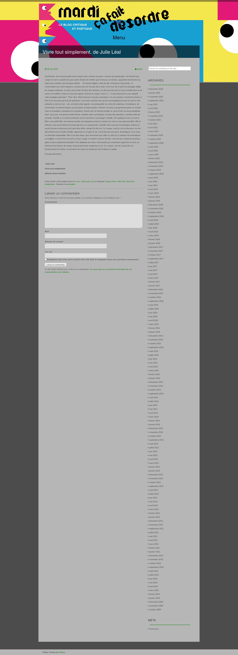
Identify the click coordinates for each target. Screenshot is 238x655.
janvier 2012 (154, 517)
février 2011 (154, 548)
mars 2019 (154, 193)
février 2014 (154, 420)
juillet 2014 (154, 401)
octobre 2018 (155, 212)
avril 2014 (153, 413)
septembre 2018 (156, 216)
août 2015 (153, 351)
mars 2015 (154, 370)
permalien (71, 184)
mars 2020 (154, 154)
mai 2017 (153, 270)
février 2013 (154, 467)
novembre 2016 (156, 293)
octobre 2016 (155, 297)
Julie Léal (121, 181)
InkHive (62, 652)
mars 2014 (154, 417)
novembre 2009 (156, 606)
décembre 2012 (156, 474)
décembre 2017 (156, 247)
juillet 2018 (154, 224)
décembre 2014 (156, 382)
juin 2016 (153, 313)
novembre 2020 (156, 135)
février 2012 (154, 513)
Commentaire (51, 202)
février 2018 (154, 239)
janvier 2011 (154, 552)
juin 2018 (153, 228)
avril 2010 (153, 586)
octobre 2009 (155, 609)
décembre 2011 (156, 521)
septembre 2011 (156, 528)
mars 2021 (154, 131)
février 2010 (154, 594)
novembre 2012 (156, 478)
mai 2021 (153, 124)
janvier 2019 (154, 201)
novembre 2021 (156, 116)
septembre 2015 (156, 347)
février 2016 (154, 328)
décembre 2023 (156, 89)
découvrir (86, 181)
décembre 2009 (156, 602)
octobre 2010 (155, 563)
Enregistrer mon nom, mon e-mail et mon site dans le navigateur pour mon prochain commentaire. (93, 259)
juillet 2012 (154, 494)
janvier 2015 (154, 378)
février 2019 (154, 197)
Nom (47, 231)
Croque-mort (110, 181)
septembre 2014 (156, 394)
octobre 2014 (155, 390)
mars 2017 (154, 278)
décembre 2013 (156, 428)
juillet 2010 (154, 575)
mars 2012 (154, 509)
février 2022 (154, 112)
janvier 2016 (154, 332)
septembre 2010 (156, 567)
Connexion (154, 629)
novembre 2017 (156, 251)
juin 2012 (153, 498)
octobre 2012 (155, 482)
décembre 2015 (156, 336)
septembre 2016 (156, 301)
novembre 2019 (156, 166)
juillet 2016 (154, 309)
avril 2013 (153, 459)
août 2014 (153, 397)
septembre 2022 (156, 100)
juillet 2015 (154, 355)
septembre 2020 (156, 143)
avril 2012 (153, 505)
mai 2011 (153, 536)
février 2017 (154, 282)
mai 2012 (153, 501)
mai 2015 (153, 363)
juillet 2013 (154, 447)
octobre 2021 (155, 120)
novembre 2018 (156, 208)
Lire (92, 181)
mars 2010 (154, 590)
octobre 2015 (155, 343)
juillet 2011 (154, 532)
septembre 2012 (156, 486)
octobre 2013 (155, 436)
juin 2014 (153, 405)
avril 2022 (153, 108)
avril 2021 (153, 127)
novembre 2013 (156, 432)
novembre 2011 (156, 525)
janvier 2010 (154, 598)
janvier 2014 (154, 424)
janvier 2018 (154, 243)
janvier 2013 (154, 471)
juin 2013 (153, 451)
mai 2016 (153, 316)
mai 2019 (153, 185)
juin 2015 (153, 359)
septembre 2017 (156, 259)
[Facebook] (119, 21)
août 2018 (153, 220)
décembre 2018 (156, 205)
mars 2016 (154, 324)
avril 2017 (153, 274)
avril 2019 (153, 189)
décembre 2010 (156, 555)
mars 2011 (154, 544)
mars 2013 (154, 463)
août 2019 (153, 178)
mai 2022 (153, 104)
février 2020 (154, 158)
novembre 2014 (156, 386)
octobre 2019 (155, 170)
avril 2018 (153, 232)
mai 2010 (153, 582)
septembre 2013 (156, 440)
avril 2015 (153, 367)
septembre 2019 (156, 174)
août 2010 (153, 571)
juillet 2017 (154, 262)
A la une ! (77, 181)
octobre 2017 (155, 255)
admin (139, 69)
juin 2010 (153, 579)
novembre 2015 (156, 340)
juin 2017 (153, 266)
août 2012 (153, 490)
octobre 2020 (155, 139)
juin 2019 (153, 181)
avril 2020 (153, 151)
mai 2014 (153, 409)
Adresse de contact (54, 241)
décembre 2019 (156, 162)
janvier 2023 (154, 93)
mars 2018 (154, 235)
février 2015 (154, 374)
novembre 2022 (156, 97)
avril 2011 (153, 540)
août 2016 (153, 305)
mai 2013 (153, 455)
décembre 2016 (156, 289)
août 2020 (153, 147)
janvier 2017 (154, 286)
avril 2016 (153, 320)
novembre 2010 (156, 559)
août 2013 (153, 444)
